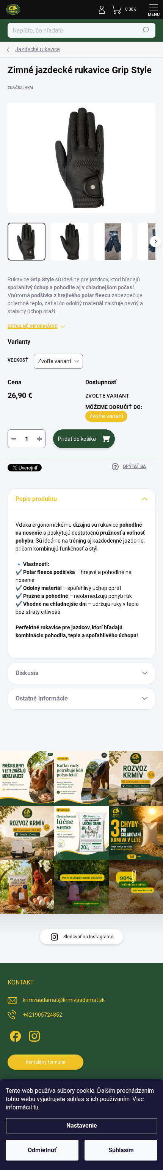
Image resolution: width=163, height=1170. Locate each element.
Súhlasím (121, 1150)
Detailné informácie (32, 326)
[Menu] (153, 9)
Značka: (20, 88)
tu (35, 1107)
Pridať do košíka (77, 439)
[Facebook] (14, 1035)
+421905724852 (42, 1015)
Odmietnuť (42, 1150)
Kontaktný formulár (46, 1062)
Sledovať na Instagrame (88, 936)
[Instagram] (33, 1035)
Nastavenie (81, 1125)
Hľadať (146, 30)
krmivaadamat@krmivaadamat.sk (64, 1000)
